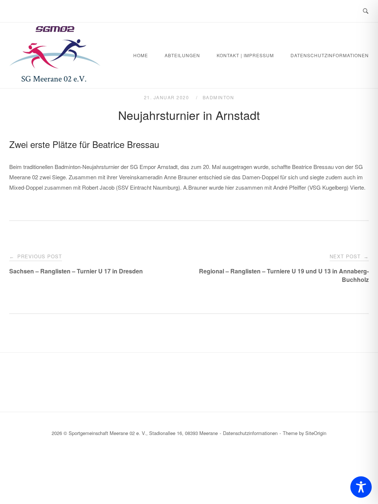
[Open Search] (365, 11)
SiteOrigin (315, 432)
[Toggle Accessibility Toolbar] (361, 487)
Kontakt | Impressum (245, 55)
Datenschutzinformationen (330, 55)
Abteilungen (182, 55)
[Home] (55, 79)
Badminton (218, 97)
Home (140, 55)
